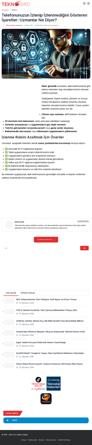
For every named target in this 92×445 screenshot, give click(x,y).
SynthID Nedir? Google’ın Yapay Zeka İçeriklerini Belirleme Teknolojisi (50, 353)
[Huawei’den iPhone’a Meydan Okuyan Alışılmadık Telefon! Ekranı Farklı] (8, 333)
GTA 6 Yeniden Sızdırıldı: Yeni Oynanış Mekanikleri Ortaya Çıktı (46, 310)
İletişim (41, 440)
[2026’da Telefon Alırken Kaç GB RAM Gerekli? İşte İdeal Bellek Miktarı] (8, 322)
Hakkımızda (32, 440)
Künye (24, 440)
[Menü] (88, 3)
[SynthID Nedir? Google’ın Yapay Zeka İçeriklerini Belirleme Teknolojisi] (8, 354)
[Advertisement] (20, 100)
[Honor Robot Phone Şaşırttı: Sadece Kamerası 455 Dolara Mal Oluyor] (8, 365)
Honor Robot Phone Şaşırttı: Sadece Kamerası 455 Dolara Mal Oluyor (49, 364)
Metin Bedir (10, 25)
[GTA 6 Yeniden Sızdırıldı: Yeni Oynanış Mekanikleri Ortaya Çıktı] (8, 311)
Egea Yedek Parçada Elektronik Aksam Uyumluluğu (41, 342)
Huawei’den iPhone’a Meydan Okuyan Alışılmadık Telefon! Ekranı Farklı (50, 331)
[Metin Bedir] (10, 224)
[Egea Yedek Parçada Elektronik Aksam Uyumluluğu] (8, 344)
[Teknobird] (16, 3)
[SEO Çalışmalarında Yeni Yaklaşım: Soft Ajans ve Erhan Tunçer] (8, 301)
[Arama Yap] (84, 3)
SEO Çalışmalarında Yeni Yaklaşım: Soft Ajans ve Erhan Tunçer (46, 299)
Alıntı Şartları (51, 440)
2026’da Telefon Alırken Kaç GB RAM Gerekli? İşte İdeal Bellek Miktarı (50, 321)
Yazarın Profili (83, 221)
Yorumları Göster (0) (44, 239)
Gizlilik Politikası (64, 440)
